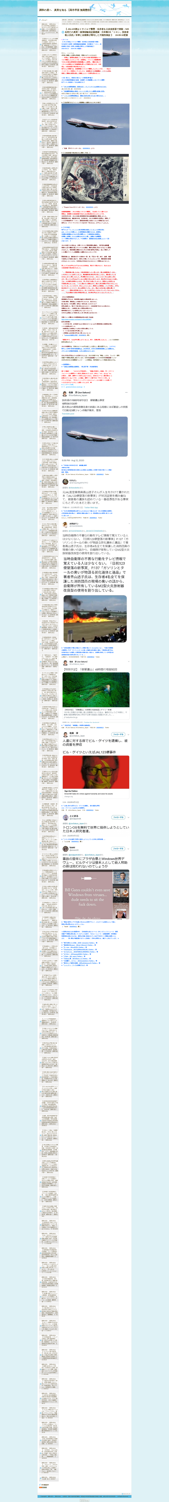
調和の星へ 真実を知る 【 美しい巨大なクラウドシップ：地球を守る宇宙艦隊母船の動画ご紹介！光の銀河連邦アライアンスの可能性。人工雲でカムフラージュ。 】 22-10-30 (49, 1238)
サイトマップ (127, 1493)
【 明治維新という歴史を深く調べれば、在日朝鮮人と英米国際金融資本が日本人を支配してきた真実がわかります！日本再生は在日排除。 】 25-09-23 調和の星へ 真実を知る (50, 951)
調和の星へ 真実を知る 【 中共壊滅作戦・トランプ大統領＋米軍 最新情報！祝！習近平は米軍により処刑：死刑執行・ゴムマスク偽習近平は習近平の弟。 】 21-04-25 (49, 1340)
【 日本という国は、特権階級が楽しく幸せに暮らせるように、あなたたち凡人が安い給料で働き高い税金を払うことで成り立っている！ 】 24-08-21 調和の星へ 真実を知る (49, 1135)
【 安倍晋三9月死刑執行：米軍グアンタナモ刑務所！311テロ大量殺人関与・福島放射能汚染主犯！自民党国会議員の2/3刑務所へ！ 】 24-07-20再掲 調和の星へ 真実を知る (50, 1182)
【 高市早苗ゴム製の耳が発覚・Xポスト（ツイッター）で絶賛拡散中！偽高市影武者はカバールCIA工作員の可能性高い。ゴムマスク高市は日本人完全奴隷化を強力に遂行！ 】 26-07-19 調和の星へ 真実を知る (50, 384)
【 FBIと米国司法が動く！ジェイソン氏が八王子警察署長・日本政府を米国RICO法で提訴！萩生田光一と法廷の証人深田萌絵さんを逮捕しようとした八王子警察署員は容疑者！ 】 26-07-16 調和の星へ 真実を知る (50, 432)
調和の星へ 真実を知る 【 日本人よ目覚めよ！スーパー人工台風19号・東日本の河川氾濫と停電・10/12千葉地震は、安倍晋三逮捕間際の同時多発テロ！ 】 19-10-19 (50, 1427)
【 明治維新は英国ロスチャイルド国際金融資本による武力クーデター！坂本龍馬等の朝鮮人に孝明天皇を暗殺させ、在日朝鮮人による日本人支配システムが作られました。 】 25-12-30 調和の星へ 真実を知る (50, 876)
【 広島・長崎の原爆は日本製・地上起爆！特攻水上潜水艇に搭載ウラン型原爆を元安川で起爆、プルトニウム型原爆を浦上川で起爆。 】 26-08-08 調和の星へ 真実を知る (50, 221)
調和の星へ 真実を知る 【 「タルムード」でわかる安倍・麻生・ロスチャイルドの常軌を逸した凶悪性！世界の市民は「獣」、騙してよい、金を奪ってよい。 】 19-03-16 (49, 1467)
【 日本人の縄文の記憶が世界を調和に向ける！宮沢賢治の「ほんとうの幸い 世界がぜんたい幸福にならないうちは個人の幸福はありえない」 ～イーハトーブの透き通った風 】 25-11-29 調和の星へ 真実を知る (49, 892)
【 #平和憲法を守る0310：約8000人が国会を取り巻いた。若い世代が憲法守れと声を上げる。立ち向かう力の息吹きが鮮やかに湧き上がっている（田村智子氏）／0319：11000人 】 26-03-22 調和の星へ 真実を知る (49, 695)
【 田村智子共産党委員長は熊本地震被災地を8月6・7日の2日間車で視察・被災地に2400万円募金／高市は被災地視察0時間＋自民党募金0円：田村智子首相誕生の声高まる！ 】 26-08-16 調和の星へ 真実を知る (50, 157)
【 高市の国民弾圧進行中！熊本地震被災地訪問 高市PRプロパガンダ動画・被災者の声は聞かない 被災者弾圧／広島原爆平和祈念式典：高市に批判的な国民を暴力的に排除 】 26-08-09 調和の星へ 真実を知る (50, 206)
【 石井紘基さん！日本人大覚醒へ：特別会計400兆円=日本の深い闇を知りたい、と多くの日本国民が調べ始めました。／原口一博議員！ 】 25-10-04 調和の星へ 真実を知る (50, 907)
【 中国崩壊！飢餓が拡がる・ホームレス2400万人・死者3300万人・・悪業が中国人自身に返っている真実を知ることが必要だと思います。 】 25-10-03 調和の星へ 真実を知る (50, 922)
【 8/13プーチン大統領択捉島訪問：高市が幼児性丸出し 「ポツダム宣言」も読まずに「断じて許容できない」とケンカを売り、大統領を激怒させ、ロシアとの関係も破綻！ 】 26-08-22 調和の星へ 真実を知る (50, 125)
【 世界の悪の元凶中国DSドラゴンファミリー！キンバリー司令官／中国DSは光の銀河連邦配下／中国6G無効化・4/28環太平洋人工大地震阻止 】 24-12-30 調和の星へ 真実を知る (50, 1077)
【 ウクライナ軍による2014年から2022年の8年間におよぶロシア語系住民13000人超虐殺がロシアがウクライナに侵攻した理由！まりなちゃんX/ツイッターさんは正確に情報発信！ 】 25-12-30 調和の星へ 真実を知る (50, 859)
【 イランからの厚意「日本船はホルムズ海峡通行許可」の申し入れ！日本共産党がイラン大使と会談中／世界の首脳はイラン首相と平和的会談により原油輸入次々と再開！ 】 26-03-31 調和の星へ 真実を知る (50, 678)
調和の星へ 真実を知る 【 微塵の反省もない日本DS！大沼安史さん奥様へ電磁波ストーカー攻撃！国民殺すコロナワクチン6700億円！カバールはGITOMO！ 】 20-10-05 (50, 1369)
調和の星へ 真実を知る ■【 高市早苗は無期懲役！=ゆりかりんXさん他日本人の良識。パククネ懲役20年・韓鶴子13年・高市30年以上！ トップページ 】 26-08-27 (50, 29)
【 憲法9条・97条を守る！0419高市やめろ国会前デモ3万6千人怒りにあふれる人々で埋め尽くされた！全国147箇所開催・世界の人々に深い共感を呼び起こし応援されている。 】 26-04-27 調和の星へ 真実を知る (50, 626)
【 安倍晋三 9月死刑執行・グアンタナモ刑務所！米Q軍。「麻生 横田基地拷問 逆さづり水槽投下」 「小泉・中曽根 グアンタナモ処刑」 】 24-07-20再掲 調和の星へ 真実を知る (50, 1196)
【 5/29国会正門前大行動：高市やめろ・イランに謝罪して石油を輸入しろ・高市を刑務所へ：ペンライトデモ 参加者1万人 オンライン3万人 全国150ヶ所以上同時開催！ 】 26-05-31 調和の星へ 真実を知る (50, 497)
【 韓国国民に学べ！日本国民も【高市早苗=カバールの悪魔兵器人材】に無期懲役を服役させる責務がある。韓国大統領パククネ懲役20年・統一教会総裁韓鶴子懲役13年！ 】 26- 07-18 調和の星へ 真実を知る (50, 400)
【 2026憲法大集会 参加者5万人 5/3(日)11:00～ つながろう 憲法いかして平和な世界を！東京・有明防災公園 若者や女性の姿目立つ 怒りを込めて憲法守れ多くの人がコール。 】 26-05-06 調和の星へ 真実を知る (50, 578)
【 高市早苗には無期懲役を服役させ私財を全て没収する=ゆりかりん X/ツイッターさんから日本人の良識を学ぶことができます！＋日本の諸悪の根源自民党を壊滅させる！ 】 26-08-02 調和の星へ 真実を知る (50, 285)
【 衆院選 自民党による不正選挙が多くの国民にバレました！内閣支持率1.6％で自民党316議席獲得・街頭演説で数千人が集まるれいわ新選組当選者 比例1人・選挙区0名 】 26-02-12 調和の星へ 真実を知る (50, 793)
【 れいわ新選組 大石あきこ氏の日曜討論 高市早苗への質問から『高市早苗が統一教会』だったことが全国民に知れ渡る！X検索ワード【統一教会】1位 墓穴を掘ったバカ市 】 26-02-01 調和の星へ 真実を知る (50, 825)
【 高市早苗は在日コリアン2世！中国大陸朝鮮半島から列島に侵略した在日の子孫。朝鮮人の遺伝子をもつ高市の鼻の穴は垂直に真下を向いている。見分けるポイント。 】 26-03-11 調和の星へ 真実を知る (50, 745)
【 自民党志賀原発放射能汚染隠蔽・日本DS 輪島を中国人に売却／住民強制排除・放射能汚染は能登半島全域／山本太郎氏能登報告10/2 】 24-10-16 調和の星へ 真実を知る (50, 1106)
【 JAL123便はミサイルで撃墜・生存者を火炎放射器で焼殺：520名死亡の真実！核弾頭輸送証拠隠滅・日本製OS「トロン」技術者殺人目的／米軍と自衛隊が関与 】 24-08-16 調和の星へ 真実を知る (50, 1150)
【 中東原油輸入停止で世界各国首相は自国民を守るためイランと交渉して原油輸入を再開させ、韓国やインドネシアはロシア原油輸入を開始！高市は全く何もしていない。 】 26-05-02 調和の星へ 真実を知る (50, 610)
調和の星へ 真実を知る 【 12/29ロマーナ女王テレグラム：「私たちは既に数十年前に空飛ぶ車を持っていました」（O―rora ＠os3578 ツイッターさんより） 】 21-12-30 (50, 1267)
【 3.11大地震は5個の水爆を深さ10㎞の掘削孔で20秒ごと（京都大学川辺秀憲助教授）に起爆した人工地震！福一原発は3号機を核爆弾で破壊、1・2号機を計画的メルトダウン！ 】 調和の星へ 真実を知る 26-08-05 (50, 236)
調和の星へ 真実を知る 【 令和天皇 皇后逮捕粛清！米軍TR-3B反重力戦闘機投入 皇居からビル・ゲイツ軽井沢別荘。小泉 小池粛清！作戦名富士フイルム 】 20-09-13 (50, 1398)
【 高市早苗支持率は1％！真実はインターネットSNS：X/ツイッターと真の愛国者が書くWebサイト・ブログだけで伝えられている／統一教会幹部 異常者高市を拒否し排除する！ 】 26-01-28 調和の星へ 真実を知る (49, 843)
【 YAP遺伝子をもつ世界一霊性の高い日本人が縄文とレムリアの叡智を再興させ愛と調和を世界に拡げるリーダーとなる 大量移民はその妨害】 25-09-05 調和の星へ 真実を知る (49, 980)
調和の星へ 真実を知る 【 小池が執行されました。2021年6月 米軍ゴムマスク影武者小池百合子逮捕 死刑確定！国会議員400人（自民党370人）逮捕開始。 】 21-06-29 (50, 1311)
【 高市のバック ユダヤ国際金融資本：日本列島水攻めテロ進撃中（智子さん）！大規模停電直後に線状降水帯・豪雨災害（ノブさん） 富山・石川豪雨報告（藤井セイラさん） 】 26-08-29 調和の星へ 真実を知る (50, 44)
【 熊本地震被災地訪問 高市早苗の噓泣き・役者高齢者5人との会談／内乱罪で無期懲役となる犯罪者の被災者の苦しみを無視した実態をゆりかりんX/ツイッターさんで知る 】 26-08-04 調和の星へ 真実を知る (50, 253)
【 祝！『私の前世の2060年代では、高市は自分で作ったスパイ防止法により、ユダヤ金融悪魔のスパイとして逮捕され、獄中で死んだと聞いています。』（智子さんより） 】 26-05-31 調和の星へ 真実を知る (50, 513)
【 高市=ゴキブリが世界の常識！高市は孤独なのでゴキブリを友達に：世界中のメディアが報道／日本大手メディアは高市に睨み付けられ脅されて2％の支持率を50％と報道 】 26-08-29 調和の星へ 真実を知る (50, 60)
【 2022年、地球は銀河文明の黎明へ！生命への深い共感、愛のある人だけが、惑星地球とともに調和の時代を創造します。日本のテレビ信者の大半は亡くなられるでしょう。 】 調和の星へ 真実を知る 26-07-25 (50, 334)
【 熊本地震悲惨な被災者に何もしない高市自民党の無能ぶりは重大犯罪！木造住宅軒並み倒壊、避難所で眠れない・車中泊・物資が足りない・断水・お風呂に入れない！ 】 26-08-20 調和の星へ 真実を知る (50, 141)
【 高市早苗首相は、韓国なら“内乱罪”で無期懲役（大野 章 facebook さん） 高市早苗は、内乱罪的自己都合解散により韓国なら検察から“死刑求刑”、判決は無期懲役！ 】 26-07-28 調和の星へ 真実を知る (50, 301)
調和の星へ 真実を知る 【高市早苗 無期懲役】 (65, 10)
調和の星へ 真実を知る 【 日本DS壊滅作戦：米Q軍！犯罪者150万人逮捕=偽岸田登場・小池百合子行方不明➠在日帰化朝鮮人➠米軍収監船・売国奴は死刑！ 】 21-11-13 (50, 1282)
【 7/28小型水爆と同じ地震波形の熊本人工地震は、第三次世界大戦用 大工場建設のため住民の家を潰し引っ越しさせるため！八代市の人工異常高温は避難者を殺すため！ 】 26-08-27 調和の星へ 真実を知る (50, 76)
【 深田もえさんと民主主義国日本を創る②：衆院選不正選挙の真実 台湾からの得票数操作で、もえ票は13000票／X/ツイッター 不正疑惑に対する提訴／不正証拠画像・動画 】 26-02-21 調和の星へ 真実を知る (50, 777)
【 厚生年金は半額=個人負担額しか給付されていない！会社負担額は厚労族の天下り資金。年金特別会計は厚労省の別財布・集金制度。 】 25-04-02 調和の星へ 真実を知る (50, 1048)
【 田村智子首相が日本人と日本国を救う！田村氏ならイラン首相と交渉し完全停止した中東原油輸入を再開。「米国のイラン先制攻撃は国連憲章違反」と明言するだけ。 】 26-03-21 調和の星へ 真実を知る (50, 712)
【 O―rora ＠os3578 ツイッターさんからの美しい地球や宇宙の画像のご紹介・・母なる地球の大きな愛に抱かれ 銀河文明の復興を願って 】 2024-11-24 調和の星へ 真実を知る (50, 1091)
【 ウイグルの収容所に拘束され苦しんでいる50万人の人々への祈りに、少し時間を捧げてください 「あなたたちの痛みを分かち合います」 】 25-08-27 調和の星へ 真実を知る (50, 994)
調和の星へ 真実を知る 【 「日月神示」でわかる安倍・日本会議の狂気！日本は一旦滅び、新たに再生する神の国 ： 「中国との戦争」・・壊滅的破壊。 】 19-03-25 (49, 1453)
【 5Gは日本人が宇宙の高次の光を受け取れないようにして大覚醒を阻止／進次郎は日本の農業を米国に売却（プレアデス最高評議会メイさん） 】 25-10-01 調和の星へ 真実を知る (50, 936)
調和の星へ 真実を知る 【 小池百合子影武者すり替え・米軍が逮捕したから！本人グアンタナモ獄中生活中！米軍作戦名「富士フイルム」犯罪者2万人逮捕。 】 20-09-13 (49, 1384)
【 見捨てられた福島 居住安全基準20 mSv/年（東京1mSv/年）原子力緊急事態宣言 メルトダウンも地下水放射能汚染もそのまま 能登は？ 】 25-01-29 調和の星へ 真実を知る (50, 1062)
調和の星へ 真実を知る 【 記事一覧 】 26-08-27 (49, 1478)
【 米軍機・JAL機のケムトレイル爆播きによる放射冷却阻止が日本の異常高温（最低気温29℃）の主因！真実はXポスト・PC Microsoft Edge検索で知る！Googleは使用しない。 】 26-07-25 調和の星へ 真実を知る (50, 351)
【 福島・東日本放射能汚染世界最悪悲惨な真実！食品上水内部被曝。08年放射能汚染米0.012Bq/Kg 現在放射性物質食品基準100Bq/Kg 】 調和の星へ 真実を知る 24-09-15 (50, 1120)
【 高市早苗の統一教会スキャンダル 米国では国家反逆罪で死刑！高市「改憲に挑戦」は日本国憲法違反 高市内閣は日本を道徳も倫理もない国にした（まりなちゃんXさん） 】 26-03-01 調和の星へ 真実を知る (49, 761)
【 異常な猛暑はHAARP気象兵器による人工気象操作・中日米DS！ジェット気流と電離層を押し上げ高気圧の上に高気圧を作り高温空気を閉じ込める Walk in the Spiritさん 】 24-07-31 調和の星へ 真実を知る (50, 1166)
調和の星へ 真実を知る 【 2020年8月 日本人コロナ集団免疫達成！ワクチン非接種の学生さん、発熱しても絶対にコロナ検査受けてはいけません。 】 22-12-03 (50, 1225)
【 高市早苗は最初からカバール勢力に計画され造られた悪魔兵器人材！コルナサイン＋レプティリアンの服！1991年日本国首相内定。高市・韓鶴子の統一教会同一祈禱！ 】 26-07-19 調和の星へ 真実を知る (50, 367)
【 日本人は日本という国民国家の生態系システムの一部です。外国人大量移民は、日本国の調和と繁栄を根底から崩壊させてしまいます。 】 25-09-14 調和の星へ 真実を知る (50, 965)
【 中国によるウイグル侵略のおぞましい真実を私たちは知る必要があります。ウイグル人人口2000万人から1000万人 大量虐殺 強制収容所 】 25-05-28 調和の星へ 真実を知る (50, 1033)
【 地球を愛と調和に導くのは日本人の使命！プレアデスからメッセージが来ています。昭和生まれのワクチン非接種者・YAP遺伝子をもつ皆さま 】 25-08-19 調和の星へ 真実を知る (50, 1009)
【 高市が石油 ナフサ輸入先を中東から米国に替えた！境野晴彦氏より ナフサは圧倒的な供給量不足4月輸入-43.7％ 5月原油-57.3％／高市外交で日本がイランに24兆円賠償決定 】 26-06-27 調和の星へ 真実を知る (50, 448)
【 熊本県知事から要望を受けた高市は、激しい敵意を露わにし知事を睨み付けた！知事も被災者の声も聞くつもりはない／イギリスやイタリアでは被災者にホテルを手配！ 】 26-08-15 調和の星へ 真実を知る (50, 173)
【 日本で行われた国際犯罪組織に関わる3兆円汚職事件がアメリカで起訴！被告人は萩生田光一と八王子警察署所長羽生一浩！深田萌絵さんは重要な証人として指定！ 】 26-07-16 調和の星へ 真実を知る (50, 416)
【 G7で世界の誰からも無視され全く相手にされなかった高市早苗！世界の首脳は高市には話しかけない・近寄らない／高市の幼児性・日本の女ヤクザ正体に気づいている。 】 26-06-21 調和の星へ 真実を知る (50, 465)
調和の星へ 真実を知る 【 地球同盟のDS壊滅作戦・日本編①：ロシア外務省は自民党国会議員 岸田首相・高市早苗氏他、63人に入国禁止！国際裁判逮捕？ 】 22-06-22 (50, 1253)
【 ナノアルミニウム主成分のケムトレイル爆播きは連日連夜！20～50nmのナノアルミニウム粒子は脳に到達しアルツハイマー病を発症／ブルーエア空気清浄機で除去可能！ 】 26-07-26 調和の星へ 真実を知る (50, 317)
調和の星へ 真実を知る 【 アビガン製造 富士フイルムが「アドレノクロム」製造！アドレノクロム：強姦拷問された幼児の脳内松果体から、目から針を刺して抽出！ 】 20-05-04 (50, 1413)
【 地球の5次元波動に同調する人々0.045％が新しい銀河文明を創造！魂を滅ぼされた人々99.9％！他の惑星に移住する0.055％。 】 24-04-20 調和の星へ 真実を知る (50, 1211)
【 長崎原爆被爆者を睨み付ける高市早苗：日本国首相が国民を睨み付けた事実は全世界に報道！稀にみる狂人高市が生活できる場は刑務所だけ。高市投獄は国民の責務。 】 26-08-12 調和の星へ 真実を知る (50, 190)
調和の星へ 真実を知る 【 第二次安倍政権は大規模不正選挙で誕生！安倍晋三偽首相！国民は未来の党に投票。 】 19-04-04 (49, 1440)
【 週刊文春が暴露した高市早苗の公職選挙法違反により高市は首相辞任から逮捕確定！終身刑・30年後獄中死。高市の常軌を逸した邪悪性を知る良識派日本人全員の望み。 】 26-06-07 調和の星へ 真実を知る (50, 481)
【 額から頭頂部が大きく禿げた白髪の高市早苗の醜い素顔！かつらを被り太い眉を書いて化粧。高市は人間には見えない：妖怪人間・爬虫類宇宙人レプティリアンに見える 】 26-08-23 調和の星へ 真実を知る (50, 109)
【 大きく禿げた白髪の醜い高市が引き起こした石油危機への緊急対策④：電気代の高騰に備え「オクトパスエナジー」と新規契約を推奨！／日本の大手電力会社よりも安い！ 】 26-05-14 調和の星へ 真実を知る (50, 529)
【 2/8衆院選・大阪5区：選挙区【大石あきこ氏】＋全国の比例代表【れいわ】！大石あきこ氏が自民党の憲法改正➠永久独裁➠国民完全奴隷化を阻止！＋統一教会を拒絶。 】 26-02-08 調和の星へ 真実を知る (50, 809)
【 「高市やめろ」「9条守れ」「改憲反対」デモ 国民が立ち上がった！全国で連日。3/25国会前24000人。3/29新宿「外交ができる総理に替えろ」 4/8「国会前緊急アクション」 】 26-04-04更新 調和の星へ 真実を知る (50, 661)
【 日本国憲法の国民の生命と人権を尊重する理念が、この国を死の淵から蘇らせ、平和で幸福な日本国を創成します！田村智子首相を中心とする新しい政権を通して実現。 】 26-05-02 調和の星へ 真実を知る (50, 594)
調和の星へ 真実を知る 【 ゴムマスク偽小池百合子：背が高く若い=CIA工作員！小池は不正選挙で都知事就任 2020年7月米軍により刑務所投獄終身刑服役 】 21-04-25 (49, 1354)
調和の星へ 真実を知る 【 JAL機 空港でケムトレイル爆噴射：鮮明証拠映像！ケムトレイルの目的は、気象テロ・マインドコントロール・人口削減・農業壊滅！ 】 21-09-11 (50, 1296)
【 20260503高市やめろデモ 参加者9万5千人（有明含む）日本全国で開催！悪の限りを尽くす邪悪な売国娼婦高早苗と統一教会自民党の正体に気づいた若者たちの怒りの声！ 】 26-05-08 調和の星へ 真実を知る (50, 562)
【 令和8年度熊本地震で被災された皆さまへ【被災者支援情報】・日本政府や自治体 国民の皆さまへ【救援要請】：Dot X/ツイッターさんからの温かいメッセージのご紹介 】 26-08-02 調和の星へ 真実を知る (50, 269)
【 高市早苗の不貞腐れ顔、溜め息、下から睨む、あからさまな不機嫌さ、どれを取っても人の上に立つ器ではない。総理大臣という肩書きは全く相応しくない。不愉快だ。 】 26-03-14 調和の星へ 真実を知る (50, 728)
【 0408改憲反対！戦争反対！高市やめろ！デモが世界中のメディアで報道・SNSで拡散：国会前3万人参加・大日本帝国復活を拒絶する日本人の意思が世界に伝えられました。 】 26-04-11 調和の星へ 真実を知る (50, 644)
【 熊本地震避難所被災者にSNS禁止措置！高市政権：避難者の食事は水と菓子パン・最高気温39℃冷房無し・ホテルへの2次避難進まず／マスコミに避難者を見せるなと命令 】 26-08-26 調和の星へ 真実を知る (50, 93)
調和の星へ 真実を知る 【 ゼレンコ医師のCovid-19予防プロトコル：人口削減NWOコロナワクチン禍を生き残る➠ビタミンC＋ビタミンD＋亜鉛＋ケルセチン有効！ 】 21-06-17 (50, 1325)
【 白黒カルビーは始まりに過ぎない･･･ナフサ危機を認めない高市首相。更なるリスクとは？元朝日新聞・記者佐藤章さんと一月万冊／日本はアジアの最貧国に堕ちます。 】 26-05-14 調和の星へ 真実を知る (50, 545)
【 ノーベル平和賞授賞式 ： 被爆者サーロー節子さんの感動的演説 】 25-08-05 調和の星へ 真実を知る (50, 1021)
